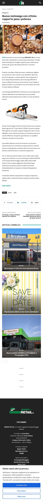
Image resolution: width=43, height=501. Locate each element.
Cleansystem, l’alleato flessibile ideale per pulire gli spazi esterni (32, 216)
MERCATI (21, 309)
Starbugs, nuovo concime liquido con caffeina (11, 215)
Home (4, 9)
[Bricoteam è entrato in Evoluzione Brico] (21, 249)
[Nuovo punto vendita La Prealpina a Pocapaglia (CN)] (21, 336)
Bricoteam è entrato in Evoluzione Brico (21, 268)
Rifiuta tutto (21, 496)
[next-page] (6, 361)
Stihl (4, 57)
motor (10, 192)
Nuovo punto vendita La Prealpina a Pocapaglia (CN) (21, 354)
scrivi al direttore (21, 438)
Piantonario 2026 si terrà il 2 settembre (21, 312)
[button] (3, 3)
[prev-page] (3, 361)
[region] (21, 483)
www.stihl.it (6, 185)
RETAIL (21, 265)
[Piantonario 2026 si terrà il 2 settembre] (21, 293)
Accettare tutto (21, 485)
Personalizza (21, 491)
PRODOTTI (10, 9)
